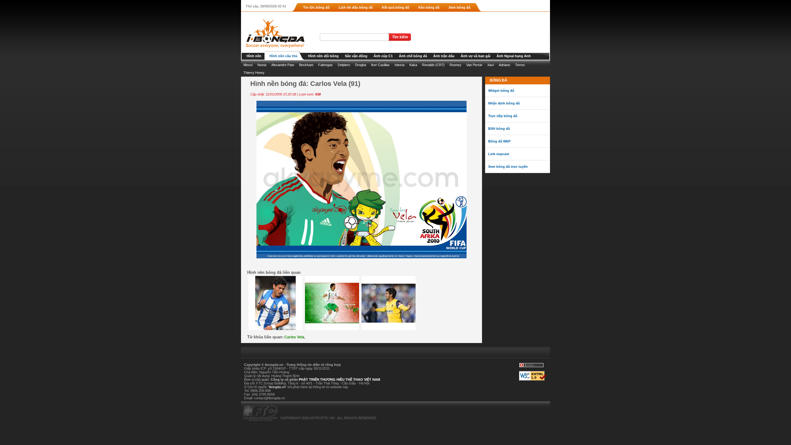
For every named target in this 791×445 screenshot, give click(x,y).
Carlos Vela (294, 337)
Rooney (455, 65)
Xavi (490, 65)
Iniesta (399, 65)
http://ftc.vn (322, 418)
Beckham (306, 65)
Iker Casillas (380, 65)
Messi (247, 65)
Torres (520, 65)
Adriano (504, 65)
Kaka (413, 65)
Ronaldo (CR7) (433, 65)
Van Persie (474, 65)
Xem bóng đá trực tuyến (508, 166)
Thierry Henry (253, 72)
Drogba (360, 65)
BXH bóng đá (499, 128)
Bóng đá (498, 80)
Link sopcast (498, 154)
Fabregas (325, 65)
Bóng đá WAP (499, 141)
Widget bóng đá (501, 90)
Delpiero (344, 65)
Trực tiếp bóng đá (502, 116)
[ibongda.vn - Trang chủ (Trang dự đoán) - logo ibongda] (272, 50)
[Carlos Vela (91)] (361, 257)
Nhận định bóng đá (504, 103)
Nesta (261, 65)
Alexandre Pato (282, 65)
